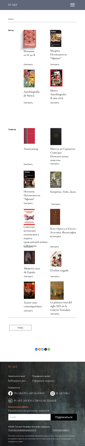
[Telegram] (42, 349)
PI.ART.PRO (62, 393)
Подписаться (63, 417)
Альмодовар (31, 148)
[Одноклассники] (39, 349)
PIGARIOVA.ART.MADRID (29, 393)
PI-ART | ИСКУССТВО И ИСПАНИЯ (35, 400)
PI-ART (12, 5)
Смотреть (54, 64)
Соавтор (12, 129)
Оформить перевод (43, 380)
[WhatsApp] (48, 349)
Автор (11, 30)
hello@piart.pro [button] (17, 380)
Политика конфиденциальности (22, 430)
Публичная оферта (60, 430)
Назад (20, 327)
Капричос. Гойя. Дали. (63, 191)
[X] (45, 349)
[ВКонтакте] (36, 349)
